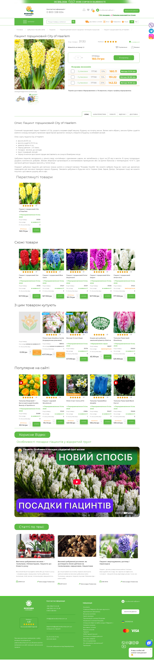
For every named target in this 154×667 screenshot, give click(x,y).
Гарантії (112, 114)
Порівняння (122, 47)
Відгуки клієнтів (88, 629)
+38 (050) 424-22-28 (53, 608)
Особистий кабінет (132, 601)
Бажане (137, 47)
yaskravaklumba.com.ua (22, 642)
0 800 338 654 (55, 12)
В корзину (123, 58)
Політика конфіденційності (92, 636)
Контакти (86, 607)
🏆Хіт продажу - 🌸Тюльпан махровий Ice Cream (117, 15)
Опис (86, 114)
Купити (36, 230)
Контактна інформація (56, 9)
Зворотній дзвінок (131, 10)
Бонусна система (89, 614)
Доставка (134, 114)
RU (136, 22)
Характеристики (99, 114)
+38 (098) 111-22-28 (53, 606)
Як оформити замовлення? (93, 643)
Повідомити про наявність (37, 352)
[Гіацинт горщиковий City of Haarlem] (39, 64)
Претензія (87, 645)
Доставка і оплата (89, 627)
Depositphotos (69, 646)
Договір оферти (89, 638)
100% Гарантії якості (90, 634)
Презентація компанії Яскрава (94, 618)
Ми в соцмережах (89, 641)
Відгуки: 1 (122, 114)
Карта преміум (88, 616)
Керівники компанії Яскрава (93, 620)
